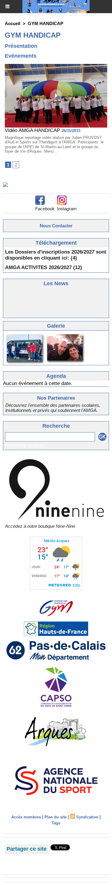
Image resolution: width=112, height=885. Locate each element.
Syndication (87, 817)
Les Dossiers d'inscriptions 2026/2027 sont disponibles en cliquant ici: (55, 255)
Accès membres (26, 817)
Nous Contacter (56, 225)
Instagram (67, 208)
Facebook (45, 208)
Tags (56, 823)
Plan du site (56, 817)
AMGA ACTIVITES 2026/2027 (38, 267)
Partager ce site (27, 849)
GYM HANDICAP (45, 23)
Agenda (56, 376)
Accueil (12, 23)
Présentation (21, 46)
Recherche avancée (25, 445)
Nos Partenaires (56, 398)
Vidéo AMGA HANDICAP (32, 130)
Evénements (20, 56)
